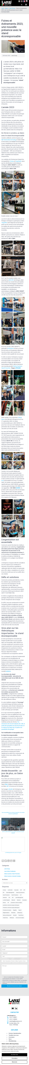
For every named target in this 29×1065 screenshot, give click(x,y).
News (6, 8)
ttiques (16, 813)
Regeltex (15, 910)
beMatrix (8, 671)
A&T (8, 786)
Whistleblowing (12, 1041)
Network (13, 900)
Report (20, 910)
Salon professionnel (7, 915)
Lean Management (19, 897)
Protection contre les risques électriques (11, 907)
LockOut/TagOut (6, 900)
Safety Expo (19, 912)
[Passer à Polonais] (26, 1)
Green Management (10, 892)
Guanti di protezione (20, 892)
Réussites (13, 912)
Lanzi (2, 8)
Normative (24, 900)
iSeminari (5, 897)
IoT (20, 895)
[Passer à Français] (24, 1)
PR (8, 902)
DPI (21, 890)
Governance (11, 1037)
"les (18, 722)
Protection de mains (7, 910)
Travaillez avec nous (14, 1035)
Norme (4, 902)
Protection (7, 368)
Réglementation (6, 912)
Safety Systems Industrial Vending (12, 876)
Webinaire (12, 917)
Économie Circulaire (20, 917)
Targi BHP (4, 223)
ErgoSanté (18, 161)
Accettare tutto (14, 1054)
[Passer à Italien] (19, 1)
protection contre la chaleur (16, 902)
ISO (9, 897)
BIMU (6, 784)
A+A (2, 481)
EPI (3, 892)
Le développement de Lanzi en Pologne (13, 852)
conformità (10, 890)
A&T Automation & (6, 140)
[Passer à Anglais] (21, 1)
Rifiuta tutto (14, 1062)
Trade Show (20, 915)
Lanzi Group (12, 8)
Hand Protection (6, 895)
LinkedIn (10, 789)
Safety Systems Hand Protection (12, 874)
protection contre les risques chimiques (11, 905)
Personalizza (14, 1058)
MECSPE (11, 280)
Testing (14, 140)
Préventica (11, 348)
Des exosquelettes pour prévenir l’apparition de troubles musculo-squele (13, 813)
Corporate (16, 890)
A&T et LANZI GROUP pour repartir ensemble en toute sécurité (13, 832)
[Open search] (20, 4)
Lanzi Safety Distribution (10, 871)
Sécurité (14, 915)
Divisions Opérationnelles (15, 1033)
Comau (12, 161)
